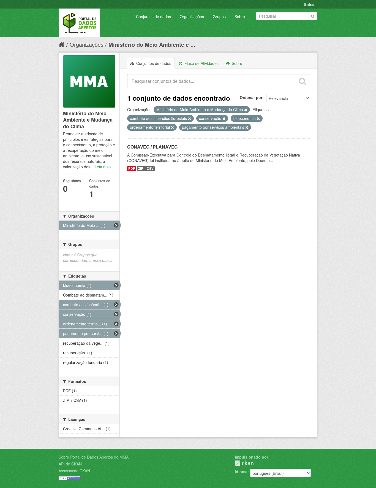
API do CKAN (70, 464)
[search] (302, 81)
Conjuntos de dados (153, 16)
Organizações (192, 16)
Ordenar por (251, 97)
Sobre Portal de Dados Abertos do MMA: (94, 457)
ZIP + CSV (146, 168)
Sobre (240, 16)
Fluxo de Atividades (201, 63)
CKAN (244, 463)
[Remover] (245, 110)
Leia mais (103, 166)
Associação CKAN (74, 470)
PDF (131, 168)
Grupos (219, 16)
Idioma (241, 471)
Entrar (309, 4)
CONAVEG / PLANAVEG (152, 147)
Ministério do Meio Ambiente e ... (151, 44)
